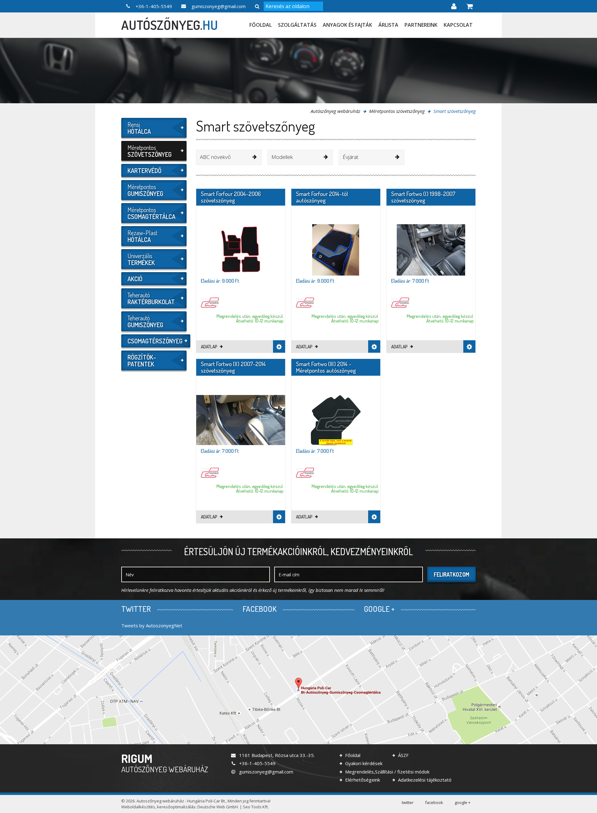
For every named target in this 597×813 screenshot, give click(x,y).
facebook (434, 802)
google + (462, 802)
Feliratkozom (451, 574)
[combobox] (229, 157)
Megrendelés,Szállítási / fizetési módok (386, 772)
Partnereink (421, 24)
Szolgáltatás (297, 24)
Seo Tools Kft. (256, 807)
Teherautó (151, 298)
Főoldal (260, 24)
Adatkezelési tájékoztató (424, 780)
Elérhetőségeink (362, 780)
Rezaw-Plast (142, 236)
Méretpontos (149, 150)
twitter (408, 802)
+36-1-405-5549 (256, 763)
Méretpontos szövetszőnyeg (397, 111)
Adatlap (209, 347)
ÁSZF (403, 755)
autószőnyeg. (169, 24)
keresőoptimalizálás (176, 807)
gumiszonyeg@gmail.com (265, 772)
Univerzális (141, 259)
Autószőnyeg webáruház (335, 111)
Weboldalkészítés (138, 807)
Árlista (388, 24)
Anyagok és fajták (347, 24)
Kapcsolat (458, 24)
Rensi (139, 127)
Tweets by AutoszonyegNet (151, 625)
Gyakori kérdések (363, 763)
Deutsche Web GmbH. (218, 807)
